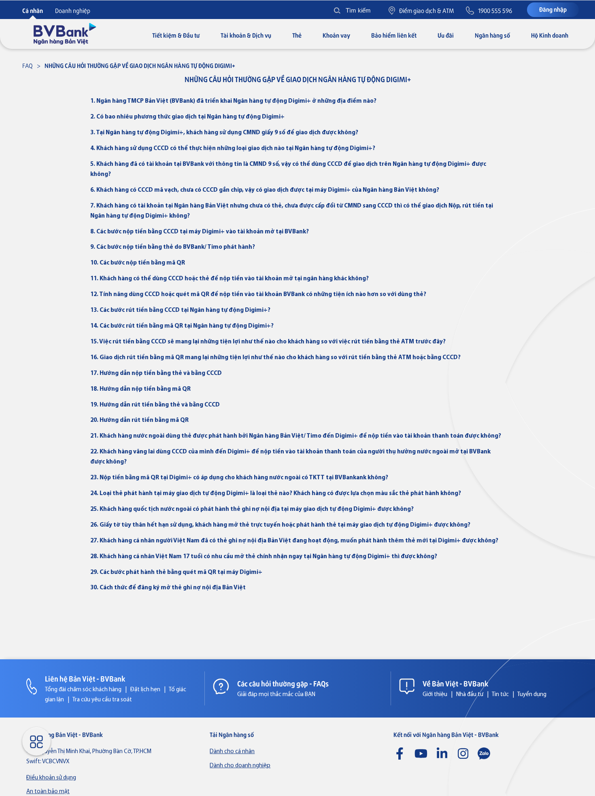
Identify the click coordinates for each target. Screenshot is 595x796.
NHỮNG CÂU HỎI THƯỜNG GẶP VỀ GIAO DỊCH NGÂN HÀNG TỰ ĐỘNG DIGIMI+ (140, 65)
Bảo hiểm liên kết (393, 35)
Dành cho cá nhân (232, 752)
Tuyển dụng (531, 695)
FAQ (27, 65)
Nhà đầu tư (469, 695)
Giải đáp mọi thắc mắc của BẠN (276, 695)
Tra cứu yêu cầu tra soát (102, 700)
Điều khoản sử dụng (51, 778)
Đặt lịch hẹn (145, 690)
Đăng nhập (553, 9)
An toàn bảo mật (48, 792)
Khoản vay (336, 35)
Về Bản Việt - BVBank (456, 683)
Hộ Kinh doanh (549, 35)
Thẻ (297, 35)
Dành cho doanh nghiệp (240, 766)
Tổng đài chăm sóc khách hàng (83, 690)
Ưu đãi (446, 35)
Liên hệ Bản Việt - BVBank (85, 678)
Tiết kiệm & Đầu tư (176, 35)
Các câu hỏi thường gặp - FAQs (283, 683)
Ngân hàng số (492, 35)
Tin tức (500, 695)
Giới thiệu (435, 695)
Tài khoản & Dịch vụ (246, 35)
